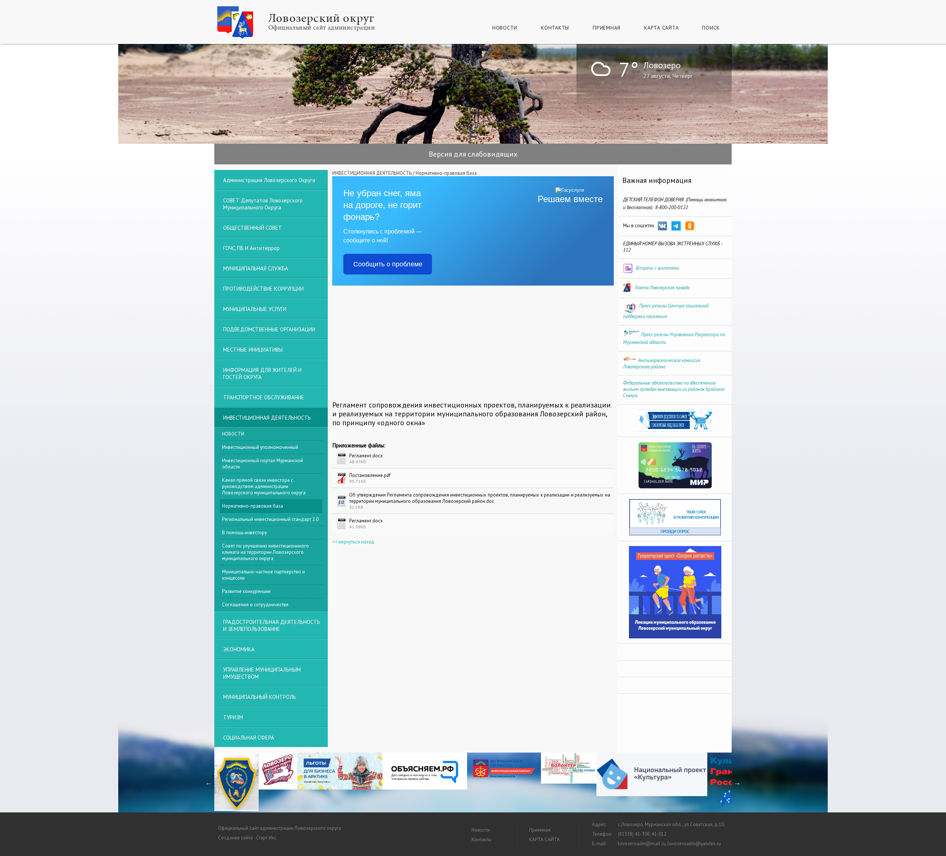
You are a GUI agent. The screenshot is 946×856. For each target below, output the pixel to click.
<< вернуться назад (353, 542)
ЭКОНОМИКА (239, 649)
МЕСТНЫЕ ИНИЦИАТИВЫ (253, 349)
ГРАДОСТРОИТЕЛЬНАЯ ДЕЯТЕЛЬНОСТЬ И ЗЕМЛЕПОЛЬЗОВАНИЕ (271, 625)
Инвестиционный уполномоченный (260, 447)
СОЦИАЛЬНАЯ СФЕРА (248, 737)
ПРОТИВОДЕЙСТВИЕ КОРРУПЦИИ (263, 288)
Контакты (555, 27)
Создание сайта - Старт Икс (247, 838)
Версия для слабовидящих (473, 154)
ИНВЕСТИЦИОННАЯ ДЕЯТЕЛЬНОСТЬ (372, 173)
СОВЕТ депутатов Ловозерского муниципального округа (263, 204)
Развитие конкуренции (246, 591)
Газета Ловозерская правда (662, 287)
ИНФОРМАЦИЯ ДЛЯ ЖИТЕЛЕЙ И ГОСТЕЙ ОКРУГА (262, 373)
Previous (208, 782)
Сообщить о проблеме (387, 264)
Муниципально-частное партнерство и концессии (263, 575)
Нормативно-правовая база (446, 173)
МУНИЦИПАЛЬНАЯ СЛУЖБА (255, 268)
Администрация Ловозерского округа (269, 180)
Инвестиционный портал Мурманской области (262, 463)
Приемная (606, 27)
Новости (504, 27)
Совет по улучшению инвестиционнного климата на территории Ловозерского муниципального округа (265, 552)
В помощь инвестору (244, 532)
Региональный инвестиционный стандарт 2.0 (270, 519)
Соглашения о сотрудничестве (255, 604)
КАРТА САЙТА (661, 27)
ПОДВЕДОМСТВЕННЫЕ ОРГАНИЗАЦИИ (269, 329)
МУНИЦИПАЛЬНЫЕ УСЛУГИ (254, 309)
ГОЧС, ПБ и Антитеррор (251, 248)
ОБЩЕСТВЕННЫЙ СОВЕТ (252, 227)
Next (737, 782)
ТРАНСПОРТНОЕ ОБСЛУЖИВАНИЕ (263, 397)
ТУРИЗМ (233, 717)
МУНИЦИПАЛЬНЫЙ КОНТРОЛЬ (259, 696)
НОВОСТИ (233, 434)
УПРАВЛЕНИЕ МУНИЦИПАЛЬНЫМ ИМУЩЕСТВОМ (262, 673)
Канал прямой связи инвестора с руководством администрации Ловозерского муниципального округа (264, 486)
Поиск (711, 27)
